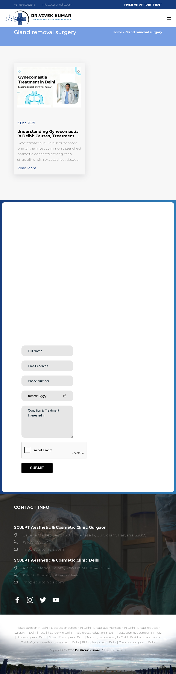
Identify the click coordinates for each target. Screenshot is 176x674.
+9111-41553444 (65, 575)
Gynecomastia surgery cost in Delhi (54, 642)
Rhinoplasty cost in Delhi (99, 642)
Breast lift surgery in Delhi (66, 637)
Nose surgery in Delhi (31, 637)
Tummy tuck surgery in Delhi (107, 637)
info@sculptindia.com (57, 4)
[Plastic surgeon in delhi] (38, 18)
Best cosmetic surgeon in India (140, 633)
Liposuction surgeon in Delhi (71, 628)
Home (117, 32)
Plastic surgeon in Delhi (32, 628)
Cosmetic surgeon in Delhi (137, 642)
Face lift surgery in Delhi (55, 633)
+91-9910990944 (37, 542)
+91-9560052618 (24, 4)
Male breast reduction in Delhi (95, 633)
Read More (26, 168)
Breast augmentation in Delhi (114, 628)
